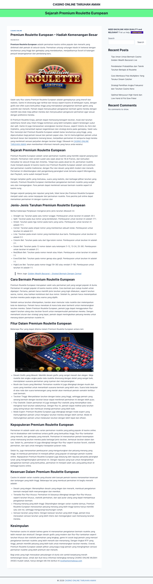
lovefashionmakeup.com (71, 561)
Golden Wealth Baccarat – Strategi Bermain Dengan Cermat (54, 273)
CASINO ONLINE (16, 31)
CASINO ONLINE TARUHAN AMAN (80, 580)
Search (111, 38)
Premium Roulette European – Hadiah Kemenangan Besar (54, 35)
